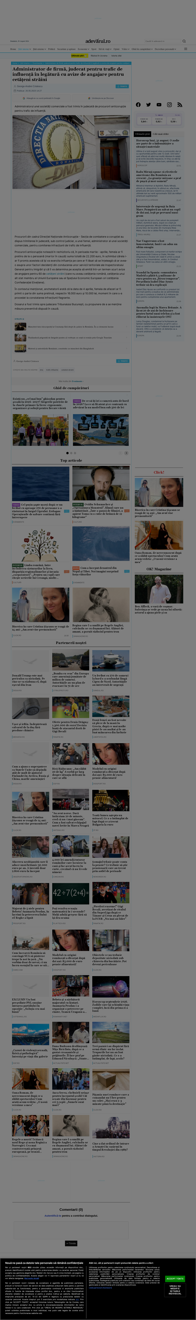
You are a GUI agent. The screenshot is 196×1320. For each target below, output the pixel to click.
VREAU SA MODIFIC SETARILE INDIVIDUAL (175, 1290)
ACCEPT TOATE (175, 1278)
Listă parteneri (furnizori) (100, 1288)
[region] (98, 1289)
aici (77, 1299)
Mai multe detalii (31, 1278)
